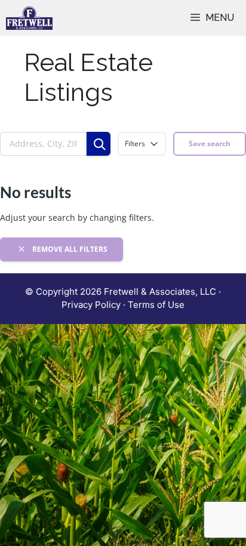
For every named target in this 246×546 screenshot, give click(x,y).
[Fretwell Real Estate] (29, 18)
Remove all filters (68, 249)
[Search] (98, 144)
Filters (135, 143)
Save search (209, 143)
